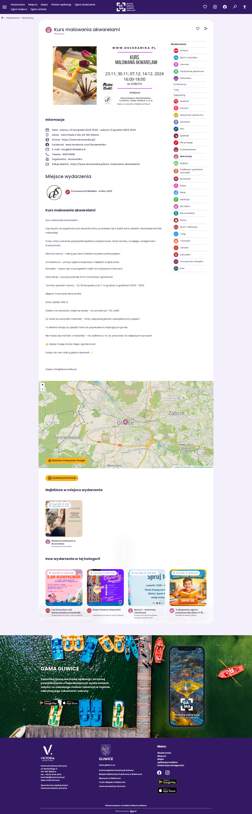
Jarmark (184, 64)
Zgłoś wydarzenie (85, 4)
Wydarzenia (18, 4)
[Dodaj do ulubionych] (200, 29)
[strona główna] (2, 18)
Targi (183, 234)
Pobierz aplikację (61, 4)
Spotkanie (185, 178)
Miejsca (32, 4)
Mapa (44, 4)
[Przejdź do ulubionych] (205, 7)
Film (182, 128)
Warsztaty (28, 17)
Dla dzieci (185, 206)
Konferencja (180, 84)
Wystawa (185, 121)
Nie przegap (186, 142)
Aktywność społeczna (191, 115)
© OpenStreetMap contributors (202, 467)
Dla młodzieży (187, 213)
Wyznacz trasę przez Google (68, 460)
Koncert (184, 108)
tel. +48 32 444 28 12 (51, 774)
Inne (182, 268)
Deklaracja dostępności (170, 765)
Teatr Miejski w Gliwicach (112, 782)
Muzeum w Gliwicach (110, 778)
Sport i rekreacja (188, 227)
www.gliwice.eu (107, 765)
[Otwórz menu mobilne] (4, 7)
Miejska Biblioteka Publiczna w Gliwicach (120, 774)
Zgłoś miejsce (19, 9)
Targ (176, 89)
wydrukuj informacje (64, 477)
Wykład (184, 163)
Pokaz (183, 185)
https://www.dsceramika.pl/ (78, 139)
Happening (179, 95)
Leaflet (176, 467)
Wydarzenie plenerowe (192, 71)
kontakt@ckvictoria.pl (53, 777)
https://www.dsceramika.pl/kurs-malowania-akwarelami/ (105, 164)
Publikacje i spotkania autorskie (191, 171)
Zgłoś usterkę (38, 9)
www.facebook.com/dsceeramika (85, 144)
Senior (183, 220)
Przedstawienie (188, 149)
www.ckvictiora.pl (50, 780)
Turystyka (185, 240)
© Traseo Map (186, 467)
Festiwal (184, 101)
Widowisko (185, 78)
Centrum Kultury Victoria (112, 786)
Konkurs (184, 50)
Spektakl (184, 135)
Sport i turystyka (188, 57)
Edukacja (185, 199)
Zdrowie (184, 247)
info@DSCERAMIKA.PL (73, 149)
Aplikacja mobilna (167, 762)
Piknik (183, 192)
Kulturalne (185, 254)
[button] (125, 422)
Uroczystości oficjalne (191, 261)
